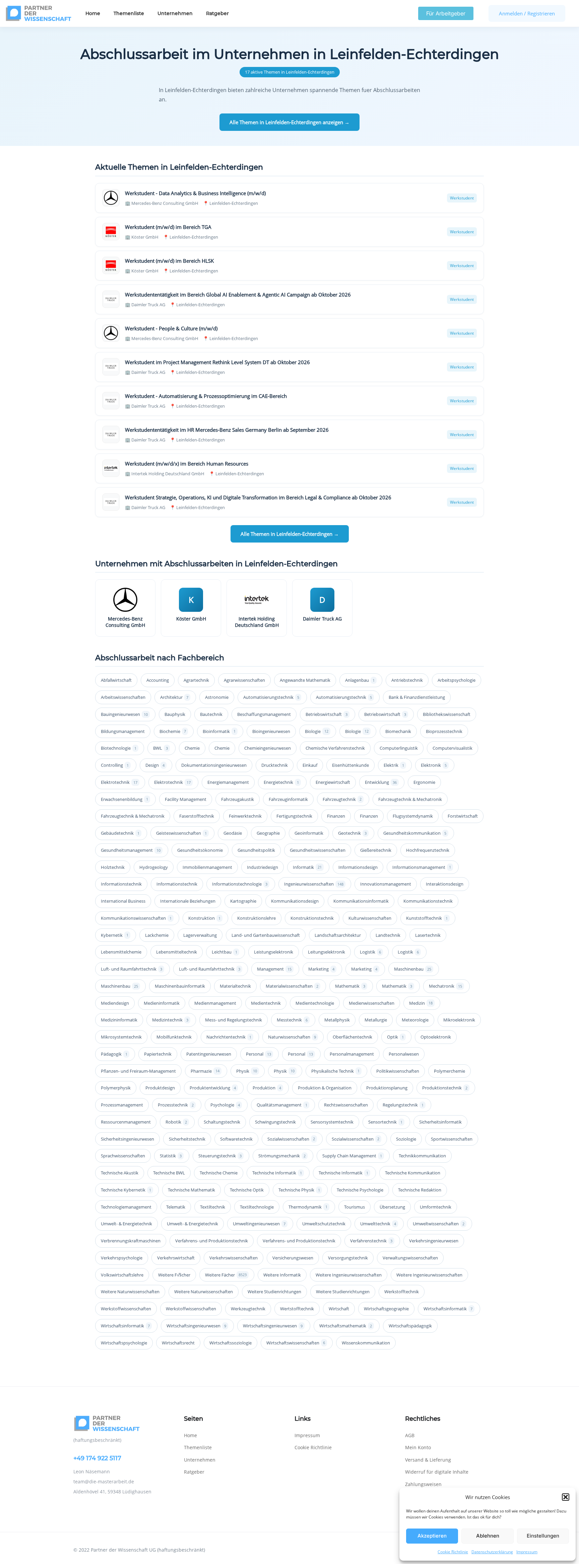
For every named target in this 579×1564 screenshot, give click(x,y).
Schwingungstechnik (275, 1122)
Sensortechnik (385, 1122)
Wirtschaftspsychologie (124, 1343)
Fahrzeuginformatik (288, 799)
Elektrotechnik (119, 782)
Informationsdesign (358, 867)
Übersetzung (392, 1207)
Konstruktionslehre (256, 918)
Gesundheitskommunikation (414, 833)
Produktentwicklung (213, 1088)
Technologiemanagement (126, 1207)
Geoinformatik (309, 833)
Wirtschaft (339, 1309)
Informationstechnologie (239, 884)
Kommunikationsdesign (295, 901)
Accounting (157, 680)
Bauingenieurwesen (124, 714)
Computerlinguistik (399, 748)
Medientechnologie (315, 1003)
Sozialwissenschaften (291, 1139)
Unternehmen (175, 13)
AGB (409, 1435)
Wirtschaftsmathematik (345, 1326)
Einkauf (310, 765)
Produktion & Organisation (324, 1088)
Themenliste (129, 13)
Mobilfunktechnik (174, 1037)
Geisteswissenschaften (181, 833)
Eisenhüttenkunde (350, 765)
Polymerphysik (116, 1088)
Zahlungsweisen (423, 1484)
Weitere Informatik (282, 1275)
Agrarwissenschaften (244, 680)
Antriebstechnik (407, 680)
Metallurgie (376, 1020)
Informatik (307, 867)
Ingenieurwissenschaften (313, 884)
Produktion (267, 1088)
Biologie (316, 731)
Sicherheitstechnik (187, 1139)
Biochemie (172, 731)
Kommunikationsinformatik (361, 901)
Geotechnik (352, 833)
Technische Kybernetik (126, 1190)
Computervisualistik (452, 748)
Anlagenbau (360, 680)
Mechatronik (445, 986)
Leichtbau (224, 952)
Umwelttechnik (378, 1224)
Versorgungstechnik (348, 1258)
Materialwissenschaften (292, 986)
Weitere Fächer (226, 1275)
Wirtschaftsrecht (178, 1343)
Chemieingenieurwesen (267, 748)
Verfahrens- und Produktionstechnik (211, 1241)
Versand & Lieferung (428, 1460)
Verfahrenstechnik (371, 1241)
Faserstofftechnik (196, 816)
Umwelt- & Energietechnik (126, 1224)
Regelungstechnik (403, 1105)
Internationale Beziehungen (187, 901)
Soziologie (406, 1139)
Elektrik (394, 765)
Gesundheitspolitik (256, 850)
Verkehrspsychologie (121, 1258)
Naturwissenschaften (292, 1037)
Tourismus (354, 1207)
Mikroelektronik (459, 1020)
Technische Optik (247, 1190)
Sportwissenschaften (451, 1139)
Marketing (321, 969)
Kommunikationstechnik (428, 901)
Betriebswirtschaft (326, 714)
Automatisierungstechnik (271, 697)
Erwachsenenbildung (124, 799)
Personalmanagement (352, 1054)
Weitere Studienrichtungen (274, 1292)
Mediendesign (115, 1003)
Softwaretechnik (236, 1139)
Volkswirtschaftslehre (122, 1275)
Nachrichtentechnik (228, 1037)
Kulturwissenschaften (369, 918)
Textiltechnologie (257, 1207)
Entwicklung (381, 782)
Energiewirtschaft (333, 782)
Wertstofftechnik (297, 1309)
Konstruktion (204, 918)
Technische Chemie (219, 1173)
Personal (258, 1054)
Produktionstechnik (444, 1088)
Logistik (370, 952)
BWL (160, 748)
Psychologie (225, 1105)
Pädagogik (114, 1054)
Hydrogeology (153, 867)
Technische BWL (169, 1173)
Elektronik (434, 765)
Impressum (526, 1552)
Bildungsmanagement (123, 731)
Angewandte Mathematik (305, 680)
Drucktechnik (274, 765)
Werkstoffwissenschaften (126, 1309)
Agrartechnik (196, 680)
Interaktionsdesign (444, 884)
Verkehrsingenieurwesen (433, 1241)
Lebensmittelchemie (121, 952)
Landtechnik (388, 935)
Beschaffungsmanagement (264, 714)
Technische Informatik (277, 1173)
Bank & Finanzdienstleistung (417, 697)
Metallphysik (337, 1020)
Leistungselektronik (273, 952)
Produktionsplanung (386, 1088)
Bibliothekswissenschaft (446, 714)
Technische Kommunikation (412, 1173)
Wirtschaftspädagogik (410, 1326)
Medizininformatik (119, 1020)
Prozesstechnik (176, 1105)
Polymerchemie (449, 1071)
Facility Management (185, 799)
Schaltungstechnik (222, 1122)
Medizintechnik (170, 1020)
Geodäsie (232, 833)
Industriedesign (262, 867)
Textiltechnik (212, 1207)
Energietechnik (281, 782)
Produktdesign (160, 1088)
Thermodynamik (307, 1207)
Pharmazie (205, 1071)
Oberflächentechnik (352, 1037)
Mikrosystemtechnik (121, 1037)
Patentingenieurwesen (208, 1054)
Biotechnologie (118, 748)
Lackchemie (157, 935)
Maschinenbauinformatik (180, 986)
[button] (565, 1497)
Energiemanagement (228, 782)
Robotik (176, 1122)
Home (92, 13)
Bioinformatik (219, 731)
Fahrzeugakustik (237, 799)
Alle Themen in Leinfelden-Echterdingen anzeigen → (289, 122)
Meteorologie (415, 1020)
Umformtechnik (435, 1207)
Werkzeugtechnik (248, 1309)
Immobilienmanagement (207, 867)
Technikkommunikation (422, 1156)
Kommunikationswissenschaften (136, 918)
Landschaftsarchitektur (338, 935)
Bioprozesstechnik (444, 731)
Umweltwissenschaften (438, 1224)
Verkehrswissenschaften (233, 1258)
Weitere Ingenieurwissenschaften (349, 1275)
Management (274, 969)
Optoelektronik (436, 1037)
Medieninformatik (162, 1003)
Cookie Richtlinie (453, 1552)
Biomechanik (398, 731)
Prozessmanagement (122, 1105)
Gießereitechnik (375, 850)
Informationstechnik (121, 884)
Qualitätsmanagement (282, 1105)
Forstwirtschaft (463, 816)
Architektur (174, 697)
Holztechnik (113, 867)
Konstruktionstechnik (312, 918)
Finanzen (336, 816)
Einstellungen (543, 1536)
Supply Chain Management (352, 1156)
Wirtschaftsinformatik (448, 1309)
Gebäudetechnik (120, 833)
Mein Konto (418, 1447)
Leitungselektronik (326, 952)
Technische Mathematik (191, 1190)
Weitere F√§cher (174, 1275)
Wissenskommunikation (366, 1343)
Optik (395, 1037)
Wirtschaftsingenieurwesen (196, 1326)
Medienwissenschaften (371, 1003)
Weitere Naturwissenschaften (130, 1292)
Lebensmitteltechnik (176, 952)
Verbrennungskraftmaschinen (130, 1241)
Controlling (115, 765)
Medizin (421, 1003)
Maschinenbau (412, 969)
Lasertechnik (428, 935)
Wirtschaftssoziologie (230, 1343)
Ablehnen (487, 1536)
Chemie (192, 748)
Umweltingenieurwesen (259, 1224)
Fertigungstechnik (294, 816)
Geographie (268, 833)
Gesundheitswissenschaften (317, 850)
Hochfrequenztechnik (427, 850)
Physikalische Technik (335, 1071)
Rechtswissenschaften (346, 1105)
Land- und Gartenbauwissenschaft (266, 935)
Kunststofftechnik (427, 918)
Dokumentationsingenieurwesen (214, 765)
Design (155, 765)
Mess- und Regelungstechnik (233, 1020)
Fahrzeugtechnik (342, 799)
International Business (123, 901)
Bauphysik (175, 714)
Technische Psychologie (360, 1190)
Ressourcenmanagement (126, 1122)
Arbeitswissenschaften (123, 697)
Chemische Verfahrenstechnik (335, 748)
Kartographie (243, 901)
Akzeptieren (432, 1536)
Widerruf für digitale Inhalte (436, 1472)
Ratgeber (217, 13)
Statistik (171, 1156)
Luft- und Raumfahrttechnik (131, 969)
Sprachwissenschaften (123, 1156)
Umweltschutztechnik (323, 1224)
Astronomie (217, 697)
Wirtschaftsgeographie (386, 1309)
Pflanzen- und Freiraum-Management (138, 1071)
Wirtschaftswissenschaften (295, 1343)
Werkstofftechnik (401, 1292)
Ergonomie (424, 782)
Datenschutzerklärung (492, 1552)
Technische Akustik (119, 1173)
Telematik (175, 1207)
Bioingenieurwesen (271, 731)
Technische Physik (299, 1190)
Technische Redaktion (419, 1190)
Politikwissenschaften (397, 1071)
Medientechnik (266, 1003)
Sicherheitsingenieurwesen (127, 1139)
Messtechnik (292, 1020)
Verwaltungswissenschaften (410, 1258)
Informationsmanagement (421, 867)
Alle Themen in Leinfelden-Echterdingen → (290, 533)
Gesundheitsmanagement (130, 850)
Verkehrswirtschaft (176, 1258)
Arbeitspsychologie (456, 680)
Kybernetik (114, 935)
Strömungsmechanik (282, 1156)
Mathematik (350, 986)
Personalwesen (404, 1054)
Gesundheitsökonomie (200, 850)
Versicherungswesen (292, 1258)
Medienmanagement (215, 1003)
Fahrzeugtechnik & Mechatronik (410, 799)
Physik (246, 1071)
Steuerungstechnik (220, 1156)
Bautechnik (211, 714)
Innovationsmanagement (385, 884)
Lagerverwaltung (200, 935)
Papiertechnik (158, 1054)
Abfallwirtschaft (116, 680)
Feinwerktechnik (245, 816)
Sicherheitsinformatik (440, 1122)
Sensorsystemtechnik (332, 1122)
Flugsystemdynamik (413, 816)
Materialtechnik (235, 986)
